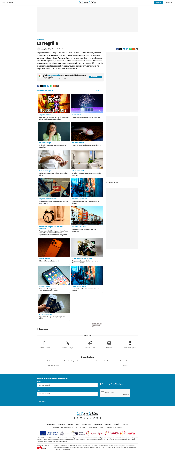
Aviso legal (56, 427)
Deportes (108, 424)
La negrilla (40, 39)
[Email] (137, 49)
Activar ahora (94, 77)
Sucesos (70, 424)
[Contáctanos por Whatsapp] (90, 418)
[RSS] (100, 418)
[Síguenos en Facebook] (74, 418)
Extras (125, 424)
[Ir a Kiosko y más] (94, 418)
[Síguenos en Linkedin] (87, 418)
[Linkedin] (124, 49)
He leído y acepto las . (112, 384)
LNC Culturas (86, 424)
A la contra (87, 361)
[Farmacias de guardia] (130, 345)
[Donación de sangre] (67, 345)
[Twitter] (120, 49)
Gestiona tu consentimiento (114, 427)
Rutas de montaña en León (102, 361)
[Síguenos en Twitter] (77, 418)
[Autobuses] (109, 345)
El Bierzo (61, 424)
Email (38, 390)
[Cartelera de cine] (90, 345)
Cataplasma (124, 365)
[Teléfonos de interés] (44, 345)
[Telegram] (127, 49)
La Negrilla (44, 49)
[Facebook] (117, 49)
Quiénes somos (93, 427)
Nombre (39, 382)
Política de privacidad (67, 427)
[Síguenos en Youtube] (81, 418)
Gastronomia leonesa (53, 361)
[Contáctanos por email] (97, 418)
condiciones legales (118, 384)
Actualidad (51, 424)
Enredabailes (124, 361)
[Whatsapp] (130, 49)
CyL (77, 424)
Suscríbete (42, 401)
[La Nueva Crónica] (87, 415)
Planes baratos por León (71, 361)
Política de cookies (81, 427)
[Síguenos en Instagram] (84, 418)
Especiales (98, 424)
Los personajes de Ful (53, 365)
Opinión (117, 424)
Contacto (101, 427)
